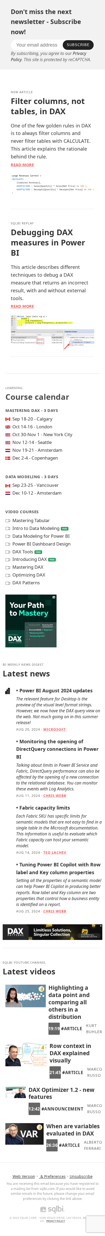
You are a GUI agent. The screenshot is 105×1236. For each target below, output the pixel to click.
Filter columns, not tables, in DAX (48, 106)
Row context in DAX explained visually (70, 1053)
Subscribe (78, 45)
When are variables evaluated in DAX (73, 1130)
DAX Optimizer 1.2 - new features (61, 1093)
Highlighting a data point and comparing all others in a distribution (69, 1002)
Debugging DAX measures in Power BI (48, 242)
